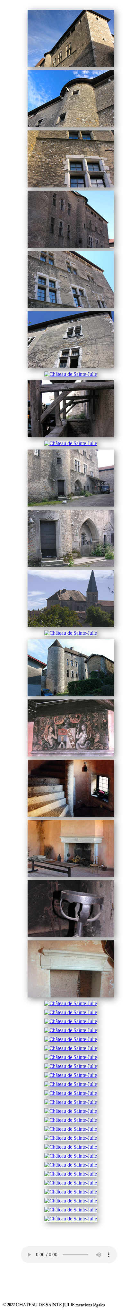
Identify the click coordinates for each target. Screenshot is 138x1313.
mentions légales (90, 1305)
